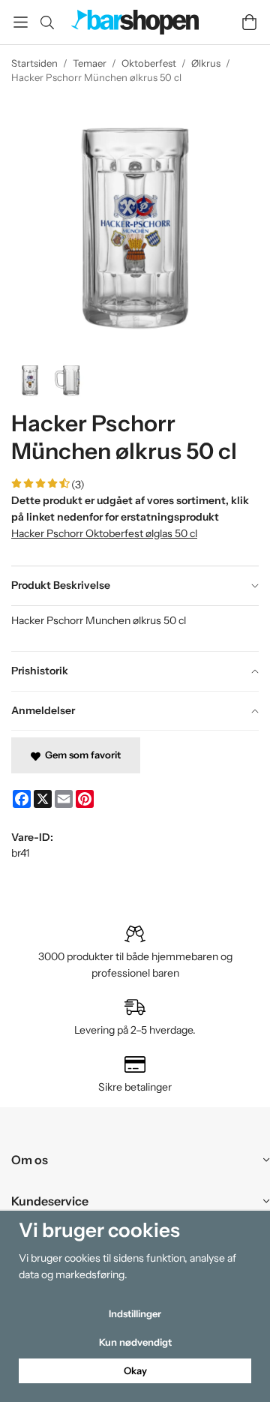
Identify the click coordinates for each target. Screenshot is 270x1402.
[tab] (135, 586)
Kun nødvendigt (135, 1342)
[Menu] (21, 22)
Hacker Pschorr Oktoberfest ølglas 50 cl (104, 533)
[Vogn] (249, 22)
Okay (135, 1370)
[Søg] (47, 22)
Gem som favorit (80, 755)
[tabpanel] (135, 628)
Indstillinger (135, 1313)
